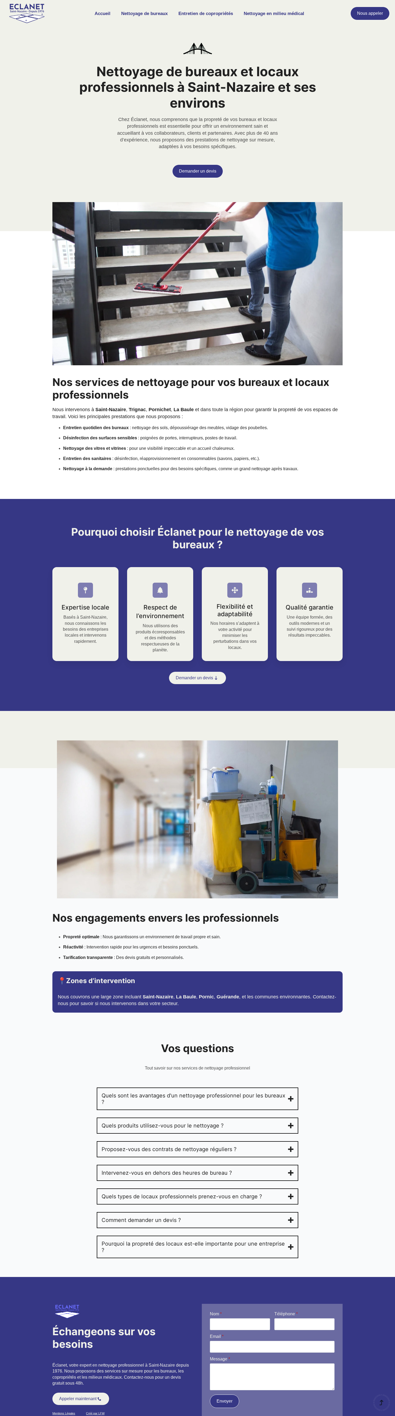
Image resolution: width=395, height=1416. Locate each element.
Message (220, 1359)
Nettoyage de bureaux (144, 13)
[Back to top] (382, 1403)
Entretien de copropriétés (205, 13)
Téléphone (286, 1314)
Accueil (102, 13)
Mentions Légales (63, 1413)
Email (217, 1336)
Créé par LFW (95, 1413)
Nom (216, 1314)
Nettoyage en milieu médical (274, 13)
